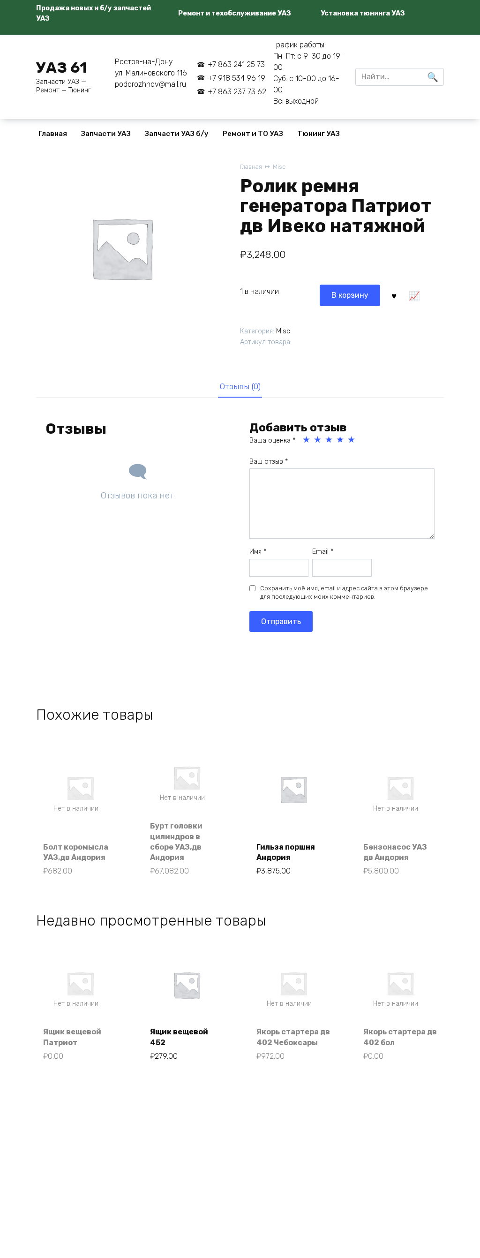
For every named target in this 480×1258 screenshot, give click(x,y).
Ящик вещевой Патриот (72, 1037)
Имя (257, 552)
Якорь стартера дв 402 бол (400, 1037)
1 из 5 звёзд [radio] (307, 439)
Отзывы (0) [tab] (240, 386)
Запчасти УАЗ (106, 133)
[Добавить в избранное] (394, 295)
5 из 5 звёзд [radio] (352, 439)
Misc (279, 166)
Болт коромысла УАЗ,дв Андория (75, 852)
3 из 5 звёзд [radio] (329, 439)
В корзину (349, 295)
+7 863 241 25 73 (236, 64)
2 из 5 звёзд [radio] (318, 439)
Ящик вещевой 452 (179, 1037)
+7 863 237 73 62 (237, 91)
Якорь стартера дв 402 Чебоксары (293, 1037)
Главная (52, 133)
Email (322, 552)
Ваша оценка (272, 440)
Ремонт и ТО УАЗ (253, 133)
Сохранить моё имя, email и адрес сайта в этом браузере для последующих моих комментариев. (344, 592)
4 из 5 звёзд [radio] (340, 439)
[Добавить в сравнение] (414, 295)
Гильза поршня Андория (285, 852)
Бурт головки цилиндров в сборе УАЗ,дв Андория (176, 841)
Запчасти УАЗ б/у (177, 133)
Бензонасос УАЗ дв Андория (395, 852)
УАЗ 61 (61, 67)
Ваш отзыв (268, 462)
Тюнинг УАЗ (318, 133)
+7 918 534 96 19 (236, 78)
